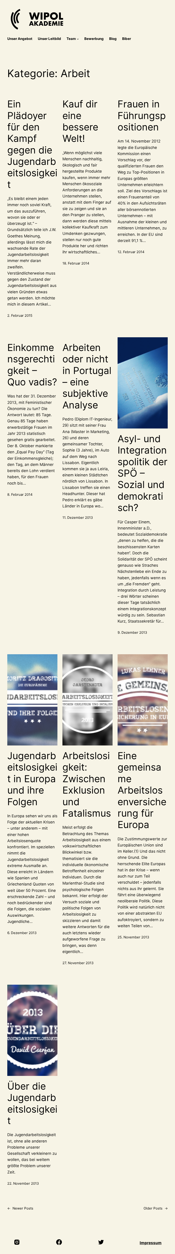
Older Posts (156, 1208)
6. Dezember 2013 (22, 933)
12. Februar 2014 (131, 252)
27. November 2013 (78, 963)
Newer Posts (20, 1208)
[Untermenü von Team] (78, 39)
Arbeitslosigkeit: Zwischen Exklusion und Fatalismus (86, 784)
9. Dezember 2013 (132, 632)
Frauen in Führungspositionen (142, 115)
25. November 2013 (133, 937)
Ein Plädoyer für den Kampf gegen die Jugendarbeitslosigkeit (32, 144)
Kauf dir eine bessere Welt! (80, 121)
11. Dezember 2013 (77, 517)
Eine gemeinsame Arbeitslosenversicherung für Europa (142, 790)
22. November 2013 (23, 1183)
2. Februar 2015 (19, 315)
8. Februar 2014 (20, 494)
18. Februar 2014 (75, 263)
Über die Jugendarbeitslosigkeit (32, 1103)
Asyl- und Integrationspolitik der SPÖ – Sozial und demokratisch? (142, 473)
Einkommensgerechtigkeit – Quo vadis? (32, 365)
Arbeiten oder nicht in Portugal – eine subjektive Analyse (86, 376)
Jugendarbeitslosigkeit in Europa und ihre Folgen (32, 778)
